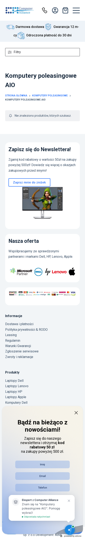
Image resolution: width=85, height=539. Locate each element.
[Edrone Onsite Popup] (42, 269)
